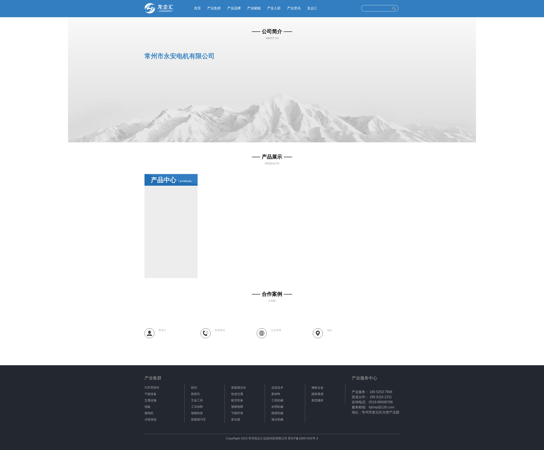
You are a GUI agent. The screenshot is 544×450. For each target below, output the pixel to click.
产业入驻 (274, 8)
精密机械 (277, 413)
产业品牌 (234, 8)
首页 (197, 8)
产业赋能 (254, 8)
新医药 (195, 394)
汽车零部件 (151, 387)
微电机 (148, 413)
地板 (147, 406)
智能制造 (197, 413)
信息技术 (277, 387)
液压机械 (277, 419)
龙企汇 (312, 8)
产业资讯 (294, 8)
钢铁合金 (317, 387)
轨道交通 (237, 394)
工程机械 (277, 400)
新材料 (275, 394)
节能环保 (237, 413)
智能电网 (237, 406)
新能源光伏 (238, 387)
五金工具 (197, 400)
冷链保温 (150, 419)
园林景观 (317, 394)
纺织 (194, 387)
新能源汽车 (198, 419)
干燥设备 (150, 394)
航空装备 (237, 400)
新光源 (235, 419)
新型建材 (317, 400)
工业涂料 (197, 406)
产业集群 (214, 8)
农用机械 (277, 406)
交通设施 (150, 400)
